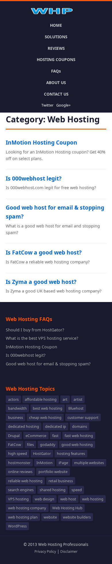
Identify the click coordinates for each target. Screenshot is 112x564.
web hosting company (27, 507)
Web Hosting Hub (67, 507)
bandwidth (17, 408)
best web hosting (47, 408)
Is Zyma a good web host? (41, 282)
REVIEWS (56, 48)
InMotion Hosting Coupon (41, 142)
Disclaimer (69, 551)
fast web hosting (79, 435)
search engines (21, 489)
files (30, 444)
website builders (77, 517)
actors (13, 399)
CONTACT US (56, 94)
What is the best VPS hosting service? (42, 338)
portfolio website (52, 471)
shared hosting (52, 489)
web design (44, 499)
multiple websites (89, 462)
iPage (63, 462)
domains (79, 426)
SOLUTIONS (56, 36)
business (15, 417)
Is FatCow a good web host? (44, 252)
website (50, 517)
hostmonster (19, 462)
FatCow (14, 444)
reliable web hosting (25, 480)
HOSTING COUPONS (56, 59)
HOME (56, 25)
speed (77, 489)
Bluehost (76, 408)
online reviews (20, 471)
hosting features (71, 453)
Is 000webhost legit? (33, 178)
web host (68, 499)
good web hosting (77, 444)
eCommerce (36, 435)
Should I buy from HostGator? (35, 330)
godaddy (47, 444)
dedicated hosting (23, 426)
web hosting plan (23, 517)
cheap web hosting (45, 417)
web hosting (92, 499)
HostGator (42, 453)
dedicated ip (55, 426)
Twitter (47, 105)
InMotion (44, 462)
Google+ (63, 105)
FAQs (56, 71)
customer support (83, 417)
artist (78, 399)
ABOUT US (56, 82)
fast (55, 435)
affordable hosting (41, 399)
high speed (17, 453)
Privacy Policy (45, 551)
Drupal (14, 435)
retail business (61, 480)
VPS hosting (18, 499)
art (65, 399)
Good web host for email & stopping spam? (48, 363)
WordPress (17, 526)
